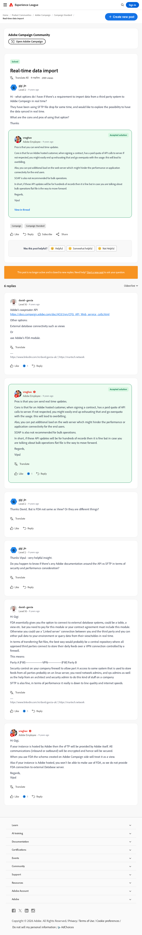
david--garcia (26, 300)
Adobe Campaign (42, 15)
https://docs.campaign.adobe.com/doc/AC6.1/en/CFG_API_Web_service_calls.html (59, 314)
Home (5, 15)
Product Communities (21, 15)
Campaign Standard (63, 15)
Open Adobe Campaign (29, 41)
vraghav (27, 137)
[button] (121, 16)
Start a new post (95, 272)
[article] (70, 333)
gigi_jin (22, 85)
